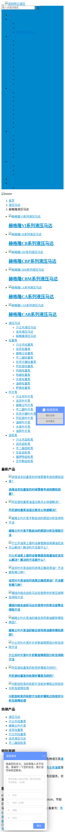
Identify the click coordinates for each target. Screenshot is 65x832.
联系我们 (14, 183)
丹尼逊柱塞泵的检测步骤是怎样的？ (32, 675)
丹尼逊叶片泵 (24, 109)
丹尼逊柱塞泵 (24, 66)
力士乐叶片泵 (24, 92)
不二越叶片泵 (24, 105)
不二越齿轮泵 (24, 144)
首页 (11, 200)
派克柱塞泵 (23, 45)
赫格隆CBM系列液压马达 (33, 278)
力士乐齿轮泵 (24, 135)
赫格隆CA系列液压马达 (31, 296)
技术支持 (21, 170)
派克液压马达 (24, 27)
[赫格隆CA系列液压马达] (25, 287)
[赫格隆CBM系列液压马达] (26, 269)
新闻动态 (14, 161)
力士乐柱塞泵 (24, 40)
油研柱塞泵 (23, 58)
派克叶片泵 (23, 96)
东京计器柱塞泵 (26, 62)
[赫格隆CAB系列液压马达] (26, 305)
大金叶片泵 (23, 122)
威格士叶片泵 (24, 101)
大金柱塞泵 (23, 79)
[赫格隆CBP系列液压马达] (26, 252)
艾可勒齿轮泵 (24, 152)
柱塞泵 (13, 36)
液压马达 (14, 19)
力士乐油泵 (53, 767)
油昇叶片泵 (23, 127)
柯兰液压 (14, 14)
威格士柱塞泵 (24, 49)
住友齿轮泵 (23, 157)
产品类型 (14, 178)
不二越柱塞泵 (24, 53)
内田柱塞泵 (23, 70)
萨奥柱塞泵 (23, 83)
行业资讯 (21, 165)
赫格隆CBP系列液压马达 (32, 261)
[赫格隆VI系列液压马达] (25, 216)
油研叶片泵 (23, 114)
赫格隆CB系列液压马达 (31, 243)
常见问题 (21, 174)
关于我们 (21, 187)
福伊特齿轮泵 (24, 148)
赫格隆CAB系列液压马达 (33, 314)
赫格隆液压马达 (26, 32)
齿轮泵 (13, 131)
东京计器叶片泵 (26, 118)
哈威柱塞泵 (23, 75)
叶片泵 (13, 88)
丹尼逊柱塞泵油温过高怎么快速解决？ (33, 510)
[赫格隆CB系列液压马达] (25, 234)
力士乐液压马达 (26, 23)
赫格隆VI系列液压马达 (30, 225)
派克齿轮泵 (23, 139)
